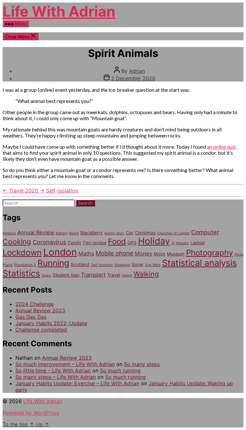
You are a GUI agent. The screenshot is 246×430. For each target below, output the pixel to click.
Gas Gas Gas (30, 317)
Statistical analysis (199, 263)
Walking (146, 274)
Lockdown (22, 252)
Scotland (80, 264)
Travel (113, 275)
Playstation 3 (25, 265)
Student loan (66, 275)
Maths (86, 253)
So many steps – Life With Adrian (55, 377)
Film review (94, 242)
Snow (137, 264)
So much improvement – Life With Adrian (65, 364)
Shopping (122, 265)
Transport (93, 274)
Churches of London (173, 233)
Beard (74, 233)
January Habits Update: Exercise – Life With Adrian (77, 383)
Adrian (137, 71)
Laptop (197, 242)
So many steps (142, 364)
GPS (131, 242)
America (9, 233)
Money (143, 253)
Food (117, 241)
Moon (159, 253)
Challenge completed (41, 329)
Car (129, 232)
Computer (205, 232)
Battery (62, 233)
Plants (8, 265)
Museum (175, 253)
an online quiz (221, 147)
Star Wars (152, 265)
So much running (120, 370)
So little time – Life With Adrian (53, 370)
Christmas (145, 232)
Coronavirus (49, 242)
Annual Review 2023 (40, 310)
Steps (46, 275)
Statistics (21, 273)
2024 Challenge (34, 304)
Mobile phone (114, 253)
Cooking (17, 241)
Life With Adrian (59, 11)
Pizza (238, 254)
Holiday (154, 241)
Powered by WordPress (31, 413)
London (60, 252)
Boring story (114, 233)
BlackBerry (91, 232)
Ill (173, 243)
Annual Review (35, 232)
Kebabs (182, 243)
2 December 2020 (133, 78)
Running (53, 263)
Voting (127, 275)
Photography (209, 252)
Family (74, 242)
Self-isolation (102, 265)
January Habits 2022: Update (51, 323)
